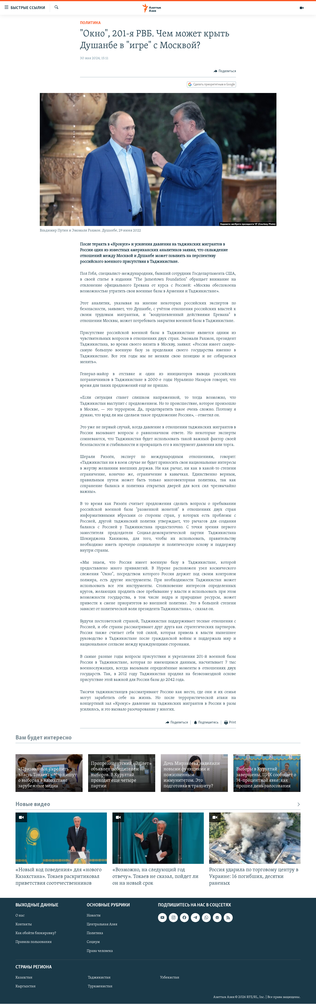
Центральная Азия (102, 924)
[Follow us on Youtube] (162, 917)
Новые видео (32, 804)
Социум (93, 942)
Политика (90, 23)
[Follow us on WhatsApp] (206, 917)
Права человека (100, 951)
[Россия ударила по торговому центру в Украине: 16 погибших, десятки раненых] (255, 838)
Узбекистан (169, 977)
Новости (94, 916)
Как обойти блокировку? (35, 933)
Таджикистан (99, 977)
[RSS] (228, 917)
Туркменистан (100, 986)
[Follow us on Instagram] (173, 917)
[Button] (225, 71)
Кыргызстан (25, 986)
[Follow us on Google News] (217, 917)
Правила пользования (33, 942)
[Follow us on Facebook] (184, 917)
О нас (20, 916)
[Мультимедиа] (302, 8)
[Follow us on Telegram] (195, 917)
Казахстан (23, 977)
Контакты (23, 924)
